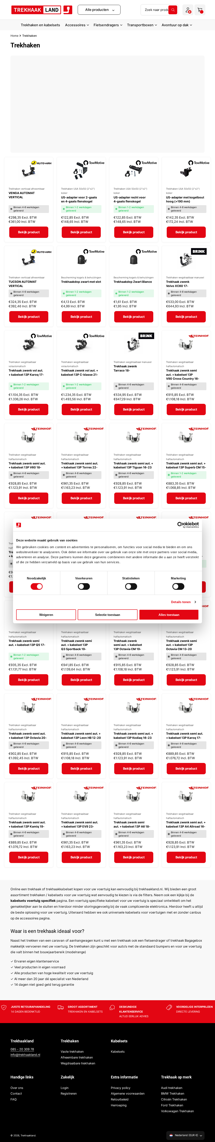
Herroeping (119, 1105)
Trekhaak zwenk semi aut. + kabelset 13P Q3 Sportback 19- (76, 645)
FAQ (13, 1099)
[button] (99, 10)
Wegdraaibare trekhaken (78, 1063)
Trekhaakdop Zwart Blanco (133, 281)
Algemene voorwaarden (127, 1093)
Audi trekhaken (171, 1088)
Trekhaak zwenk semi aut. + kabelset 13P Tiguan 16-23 (133, 465)
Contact (16, 1093)
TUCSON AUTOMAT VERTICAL (23, 284)
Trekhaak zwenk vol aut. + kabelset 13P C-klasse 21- (79, 372)
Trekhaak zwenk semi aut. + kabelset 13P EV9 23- (79, 824)
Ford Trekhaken (172, 1105)
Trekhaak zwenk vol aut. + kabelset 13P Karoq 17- (26, 372)
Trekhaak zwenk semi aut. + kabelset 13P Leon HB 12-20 (81, 735)
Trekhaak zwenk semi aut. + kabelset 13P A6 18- (132, 824)
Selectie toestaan (107, 614)
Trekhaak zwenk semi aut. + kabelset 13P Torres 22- (79, 465)
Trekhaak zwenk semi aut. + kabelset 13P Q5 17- (27, 643)
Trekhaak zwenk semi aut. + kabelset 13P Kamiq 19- (27, 824)
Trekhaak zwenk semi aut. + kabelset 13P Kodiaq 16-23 (133, 735)
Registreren (69, 1093)
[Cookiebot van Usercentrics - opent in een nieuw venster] (180, 525)
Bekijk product (29, 232)
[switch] (84, 586)
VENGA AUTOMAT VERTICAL (22, 195)
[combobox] (159, 9)
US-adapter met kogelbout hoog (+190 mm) (185, 199)
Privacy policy (120, 1088)
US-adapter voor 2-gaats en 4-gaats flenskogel (79, 199)
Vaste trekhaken (72, 1051)
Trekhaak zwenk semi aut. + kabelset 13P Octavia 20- (28, 735)
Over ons (16, 1088)
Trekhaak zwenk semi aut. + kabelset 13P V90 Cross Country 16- (182, 374)
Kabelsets (118, 1051)
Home (14, 35)
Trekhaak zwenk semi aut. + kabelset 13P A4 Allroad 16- (186, 824)
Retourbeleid (119, 1099)
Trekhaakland (28, 1135)
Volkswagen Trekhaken (177, 1111)
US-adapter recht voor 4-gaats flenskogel (130, 199)
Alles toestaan (169, 614)
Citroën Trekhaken (174, 1099)
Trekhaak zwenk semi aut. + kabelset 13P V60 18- (27, 465)
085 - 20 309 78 (22, 1049)
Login (64, 1088)
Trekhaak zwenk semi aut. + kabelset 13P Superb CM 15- (186, 465)
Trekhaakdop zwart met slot (81, 281)
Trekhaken (29, 35)
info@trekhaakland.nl (25, 1055)
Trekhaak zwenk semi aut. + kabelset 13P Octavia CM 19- (128, 645)
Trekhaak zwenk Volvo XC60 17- (177, 284)
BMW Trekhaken (172, 1093)
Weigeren (46, 614)
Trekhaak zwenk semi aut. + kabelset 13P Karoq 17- (184, 735)
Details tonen (181, 602)
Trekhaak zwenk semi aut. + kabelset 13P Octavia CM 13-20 (181, 645)
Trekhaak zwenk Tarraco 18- (125, 368)
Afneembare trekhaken (77, 1057)
